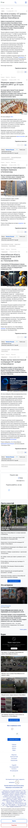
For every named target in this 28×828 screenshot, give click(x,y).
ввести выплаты (21, 136)
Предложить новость (14, 739)
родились (21, 223)
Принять (14, 821)
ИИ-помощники (15, 349)
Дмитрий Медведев (16, 157)
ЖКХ (12, 8)
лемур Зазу (17, 244)
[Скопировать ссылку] (25, 72)
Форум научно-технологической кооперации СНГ (13, 464)
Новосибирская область (7, 159)
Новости (8, 8)
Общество (13, 77)
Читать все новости (14, 581)
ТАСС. (12, 116)
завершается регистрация (7, 443)
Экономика (14, 758)
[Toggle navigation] (26, 2)
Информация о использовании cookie (14, 787)
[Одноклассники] (21, 72)
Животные (13, 162)
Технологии (13, 249)
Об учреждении (14, 770)
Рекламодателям (14, 767)
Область (14, 748)
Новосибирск (12, 246)
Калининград (4, 246)
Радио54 (14, 765)
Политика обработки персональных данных (14, 785)
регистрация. (13, 439)
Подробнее (14, 825)
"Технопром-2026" (5, 349)
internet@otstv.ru (20, 480)
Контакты (14, 768)
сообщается (21, 57)
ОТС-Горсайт (15, 153)
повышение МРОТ (5, 157)
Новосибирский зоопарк (7, 244)
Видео (14, 750)
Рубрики (14, 744)
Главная (2, 8)
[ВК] (18, 72)
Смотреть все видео (14, 720)
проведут (3, 328)
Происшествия (14, 756)
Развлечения (14, 760)
